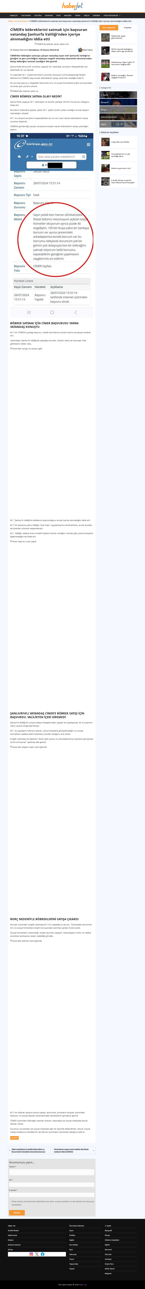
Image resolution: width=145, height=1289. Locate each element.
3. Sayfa (104, 95)
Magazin (67, 15)
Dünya (103, 110)
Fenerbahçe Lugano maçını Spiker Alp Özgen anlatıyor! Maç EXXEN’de (71, 1150)
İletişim (11, 1240)
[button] (119, 15)
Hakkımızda (12, 1235)
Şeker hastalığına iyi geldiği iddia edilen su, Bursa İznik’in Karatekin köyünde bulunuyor (28, 1150)
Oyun (71, 1230)
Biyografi (105, 102)
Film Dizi (108, 1254)
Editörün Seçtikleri (109, 117)
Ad (11, 1180)
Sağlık (86, 15)
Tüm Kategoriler (111, 15)
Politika (37, 15)
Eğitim (103, 124)
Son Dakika (26, 15)
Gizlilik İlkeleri (13, 1230)
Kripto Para (109, 1264)
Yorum (12, 1167)
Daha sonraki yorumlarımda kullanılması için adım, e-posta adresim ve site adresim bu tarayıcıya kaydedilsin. (53, 1203)
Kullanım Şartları (14, 1245)
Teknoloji (72, 1254)
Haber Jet (14, 15)
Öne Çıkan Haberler (76, 1226)
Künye (10, 1249)
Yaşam (72, 1269)
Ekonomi (49, 15)
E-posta (13, 1190)
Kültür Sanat (109, 1269)
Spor (58, 15)
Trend (77, 15)
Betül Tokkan (88, 50)
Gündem (96, 15)
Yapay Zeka (73, 1264)
